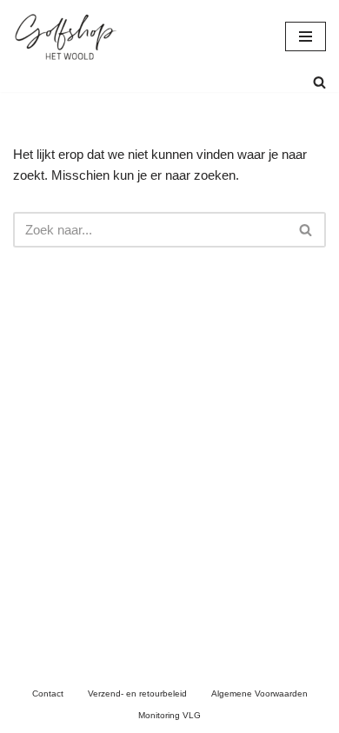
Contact (47, 693)
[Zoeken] (319, 82)
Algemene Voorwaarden (259, 693)
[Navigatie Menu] (305, 36)
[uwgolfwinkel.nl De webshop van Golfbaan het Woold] (65, 36)
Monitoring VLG (169, 715)
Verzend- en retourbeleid (137, 693)
